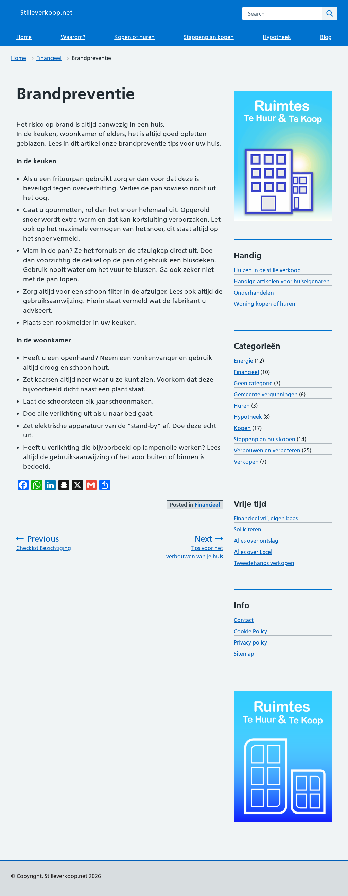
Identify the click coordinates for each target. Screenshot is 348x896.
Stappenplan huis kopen (264, 439)
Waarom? (73, 37)
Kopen (242, 428)
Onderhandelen (254, 292)
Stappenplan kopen (209, 37)
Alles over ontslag (256, 540)
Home (24, 37)
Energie (243, 360)
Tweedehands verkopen (264, 563)
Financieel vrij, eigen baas (266, 518)
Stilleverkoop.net (46, 12)
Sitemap (244, 653)
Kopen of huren (134, 37)
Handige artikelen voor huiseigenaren (282, 281)
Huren (242, 405)
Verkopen (246, 461)
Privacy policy (250, 642)
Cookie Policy (250, 631)
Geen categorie (253, 383)
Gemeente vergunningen (266, 394)
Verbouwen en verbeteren (267, 450)
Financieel (49, 58)
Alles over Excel (253, 551)
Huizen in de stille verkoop (267, 270)
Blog (326, 37)
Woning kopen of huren (264, 303)
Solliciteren (247, 529)
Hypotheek (277, 37)
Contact (244, 620)
